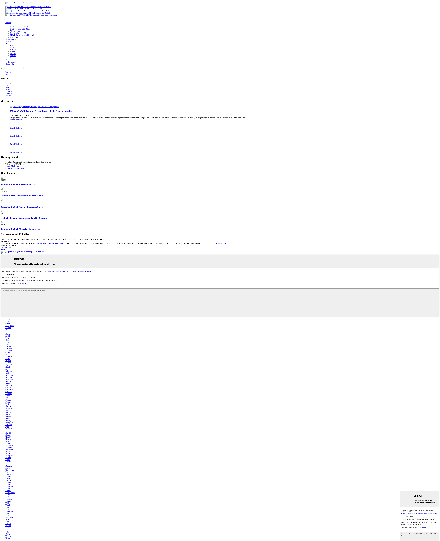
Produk (8, 25)
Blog (7, 43)
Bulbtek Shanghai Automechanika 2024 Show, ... (24, 218)
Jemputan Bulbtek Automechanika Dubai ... (22, 207)
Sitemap (61, 243)
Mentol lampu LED (17, 31)
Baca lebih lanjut (16, 120)
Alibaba (13, 50)
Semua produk (220, 243)
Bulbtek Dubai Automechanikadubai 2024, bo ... (24, 196)
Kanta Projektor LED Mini (20, 29)
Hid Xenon (14, 37)
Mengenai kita (11, 39)
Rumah (8, 23)
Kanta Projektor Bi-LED (19, 27)
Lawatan (13, 54)
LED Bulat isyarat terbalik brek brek (23, 35)
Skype (3, 249)
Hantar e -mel (6, 247)
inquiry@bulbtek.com (13, 166)
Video (8, 60)
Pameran (13, 56)
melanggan (5, 241)
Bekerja (13, 58)
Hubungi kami (11, 64)
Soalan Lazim (10, 62)
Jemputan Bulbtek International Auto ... (20, 184)
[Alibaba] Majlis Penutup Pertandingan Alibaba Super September (41, 111)
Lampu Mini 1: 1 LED (18, 33)
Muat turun (10, 41)
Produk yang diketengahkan (47, 243)
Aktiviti (13, 52)
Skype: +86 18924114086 (15, 168)
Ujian (12, 47)
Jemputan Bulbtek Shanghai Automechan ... (22, 229)
